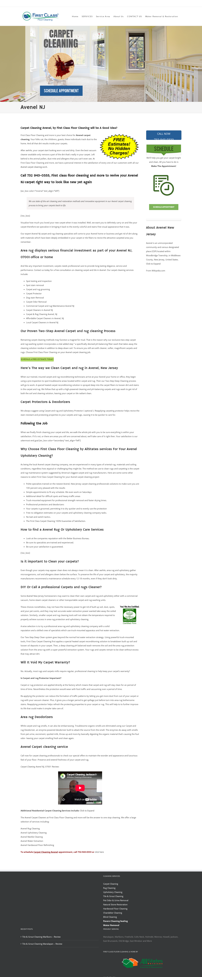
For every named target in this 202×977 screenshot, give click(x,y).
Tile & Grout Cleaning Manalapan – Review (42, 943)
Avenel (30, 595)
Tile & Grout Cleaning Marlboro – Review (41, 936)
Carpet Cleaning (110, 883)
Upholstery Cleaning (112, 892)
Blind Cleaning (110, 916)
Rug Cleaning (109, 888)
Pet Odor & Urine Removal (115, 900)
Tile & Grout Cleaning (113, 896)
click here (99, 852)
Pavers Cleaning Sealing (115, 921)
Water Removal (111, 925)
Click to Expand (87, 810)
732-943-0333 (164, 136)
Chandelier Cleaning (112, 912)
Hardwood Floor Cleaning (115, 908)
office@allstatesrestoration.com (169, 3)
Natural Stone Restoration (115, 904)
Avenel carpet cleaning (31, 166)
